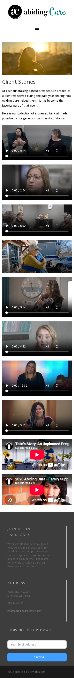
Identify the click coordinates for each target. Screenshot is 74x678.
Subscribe (37, 657)
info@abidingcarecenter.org (24, 611)
